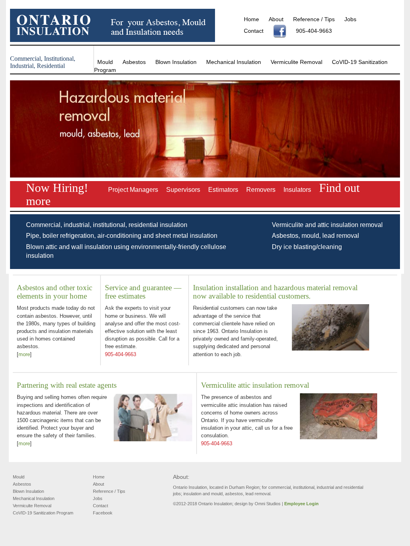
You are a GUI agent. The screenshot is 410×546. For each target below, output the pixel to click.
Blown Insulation (176, 62)
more (24, 354)
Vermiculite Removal (296, 62)
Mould (105, 62)
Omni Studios (268, 503)
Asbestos (134, 62)
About (276, 19)
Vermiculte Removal (32, 505)
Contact (253, 31)
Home (251, 19)
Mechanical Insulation (233, 62)
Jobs (350, 19)
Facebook (103, 512)
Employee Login (301, 503)
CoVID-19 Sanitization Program (43, 512)
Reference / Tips (314, 19)
